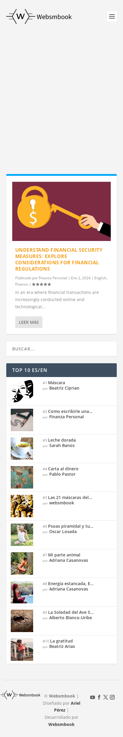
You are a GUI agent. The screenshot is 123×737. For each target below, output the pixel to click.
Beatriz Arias (62, 646)
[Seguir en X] (105, 697)
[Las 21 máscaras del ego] (24, 506)
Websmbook (61, 724)
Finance (21, 284)
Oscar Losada (63, 531)
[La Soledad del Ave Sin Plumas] (24, 621)
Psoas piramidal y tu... (70, 526)
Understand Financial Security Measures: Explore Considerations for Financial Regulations (59, 259)
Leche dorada (62, 440)
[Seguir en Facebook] (99, 697)
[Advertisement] (61, 97)
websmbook (61, 503)
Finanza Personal (53, 277)
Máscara (56, 382)
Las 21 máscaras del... (70, 497)
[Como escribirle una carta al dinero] (24, 420)
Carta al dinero (63, 469)
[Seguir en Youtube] (92, 697)
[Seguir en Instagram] (112, 697)
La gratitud (61, 641)
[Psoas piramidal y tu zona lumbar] (24, 535)
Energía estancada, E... (71, 583)
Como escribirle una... (70, 411)
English (100, 277)
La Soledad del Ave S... (71, 612)
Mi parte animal (64, 555)
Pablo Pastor (62, 474)
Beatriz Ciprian (64, 388)
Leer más (29, 322)
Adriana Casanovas (68, 560)
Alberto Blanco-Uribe (70, 617)
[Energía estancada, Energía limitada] (24, 592)
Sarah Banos (62, 445)
